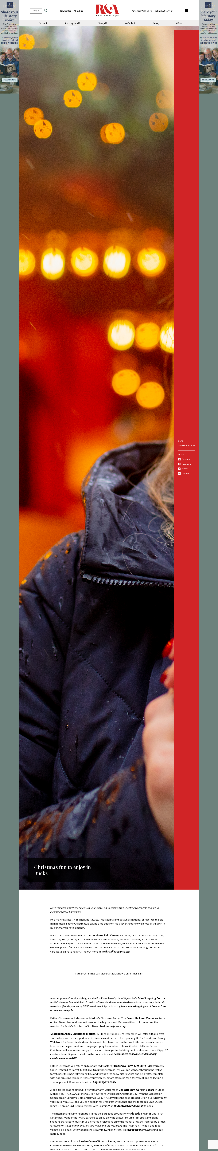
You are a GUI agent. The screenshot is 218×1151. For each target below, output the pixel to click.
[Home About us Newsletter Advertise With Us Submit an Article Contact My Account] (186, 10)
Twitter (185, 468)
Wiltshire (180, 23)
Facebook (186, 459)
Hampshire (103, 23)
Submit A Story (162, 10)
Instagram (186, 464)
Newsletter (65, 10)
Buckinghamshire (73, 23)
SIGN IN (36, 11)
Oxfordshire (131, 23)
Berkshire (44, 23)
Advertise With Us (140, 10)
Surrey (156, 23)
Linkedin (186, 473)
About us (78, 10)
